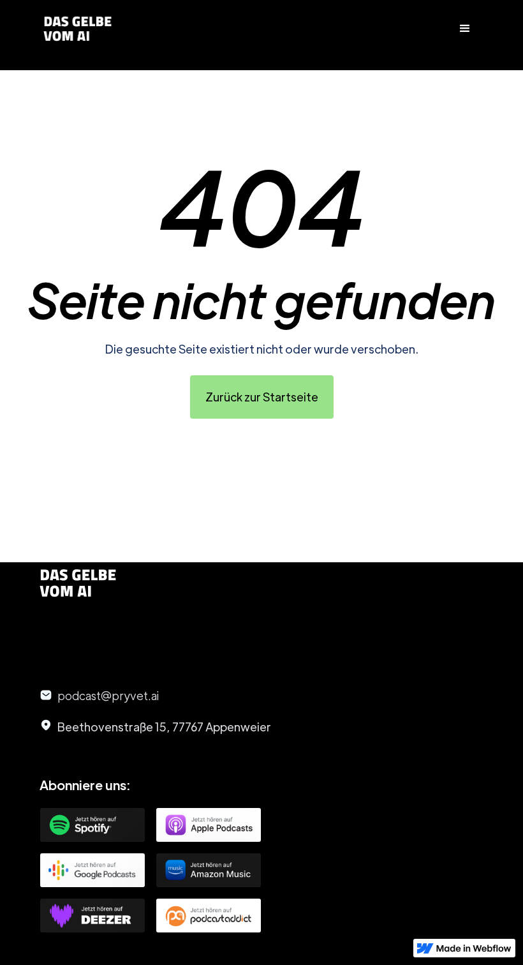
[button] (465, 29)
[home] (78, 28)
